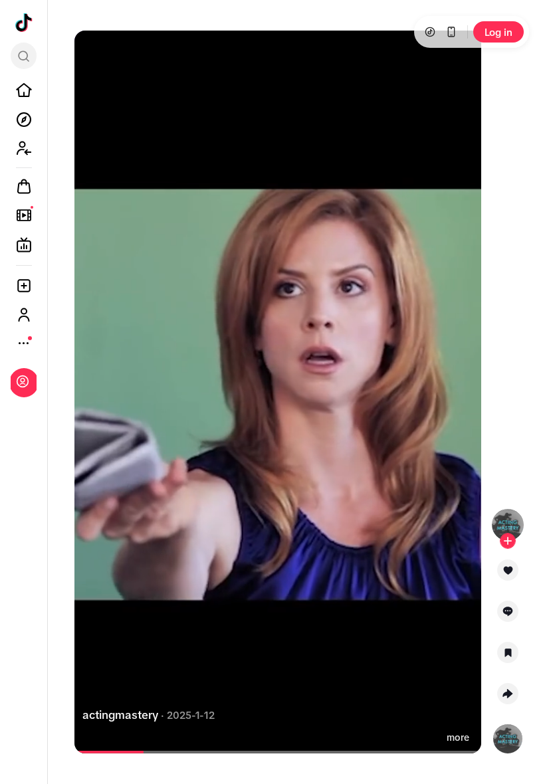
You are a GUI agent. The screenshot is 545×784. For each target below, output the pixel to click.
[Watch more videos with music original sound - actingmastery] (507, 736)
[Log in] (22, 381)
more (458, 737)
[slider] (111, 752)
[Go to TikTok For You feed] (24, 22)
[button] (508, 574)
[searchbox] (24, 56)
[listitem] (24, 90)
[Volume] (96, 52)
